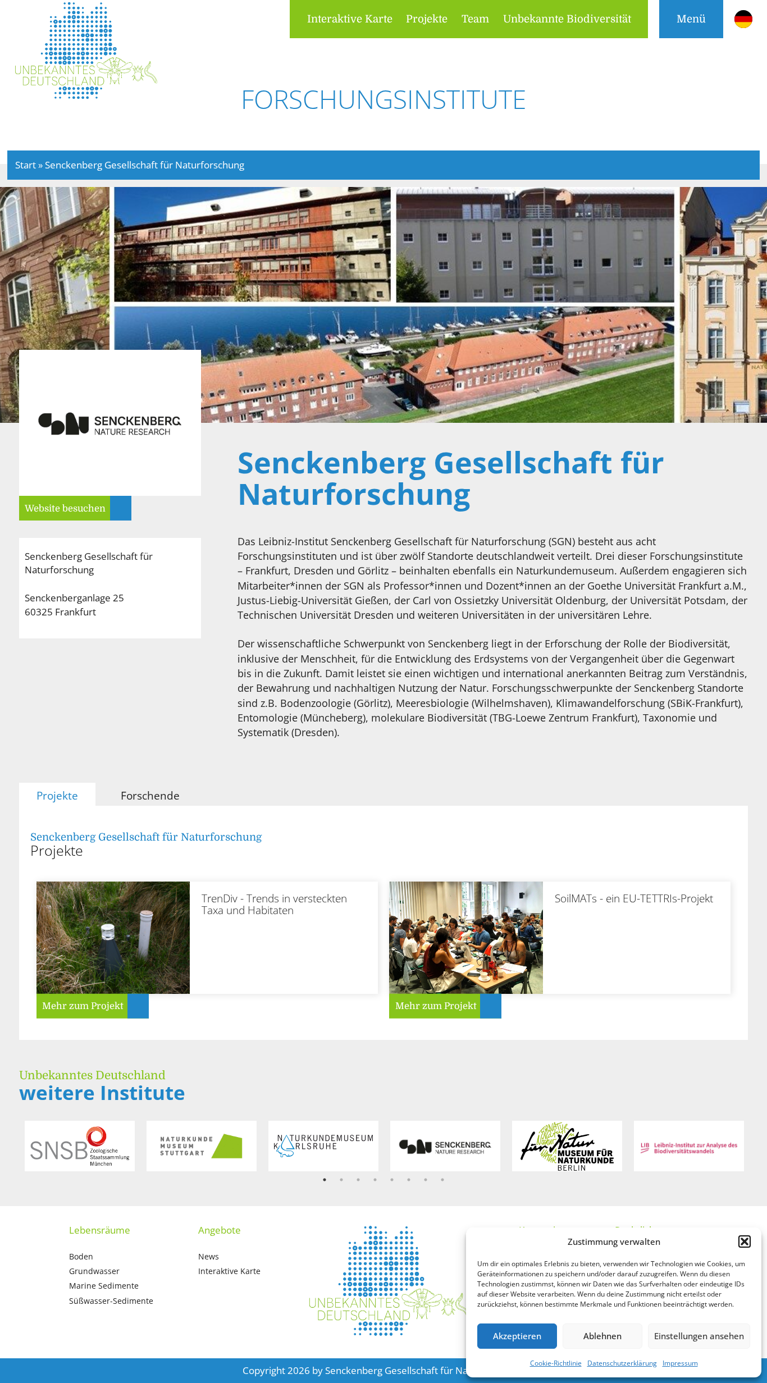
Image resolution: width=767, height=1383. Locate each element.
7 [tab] (425, 1179)
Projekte (427, 19)
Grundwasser (94, 1271)
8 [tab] (442, 1179)
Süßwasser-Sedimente (111, 1300)
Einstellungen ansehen (699, 1335)
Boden (81, 1256)
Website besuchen (65, 508)
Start (25, 164)
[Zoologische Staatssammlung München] (79, 1146)
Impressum (680, 1363)
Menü (691, 19)
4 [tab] (375, 1179)
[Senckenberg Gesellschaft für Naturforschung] (445, 1146)
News (208, 1256)
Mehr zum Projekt (83, 1006)
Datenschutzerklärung (622, 1363)
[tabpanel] (80, 1146)
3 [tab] (358, 1179)
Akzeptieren (517, 1335)
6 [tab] (408, 1179)
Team (475, 19)
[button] (744, 1241)
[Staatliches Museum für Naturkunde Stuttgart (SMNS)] (201, 1146)
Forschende (150, 795)
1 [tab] (324, 1179)
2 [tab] (341, 1179)
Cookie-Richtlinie (556, 1363)
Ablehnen (602, 1335)
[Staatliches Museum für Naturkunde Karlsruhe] (323, 1146)
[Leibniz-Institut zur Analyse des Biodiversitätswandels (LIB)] (688, 1146)
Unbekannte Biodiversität (567, 19)
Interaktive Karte (349, 19)
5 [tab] (392, 1179)
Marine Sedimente (104, 1285)
